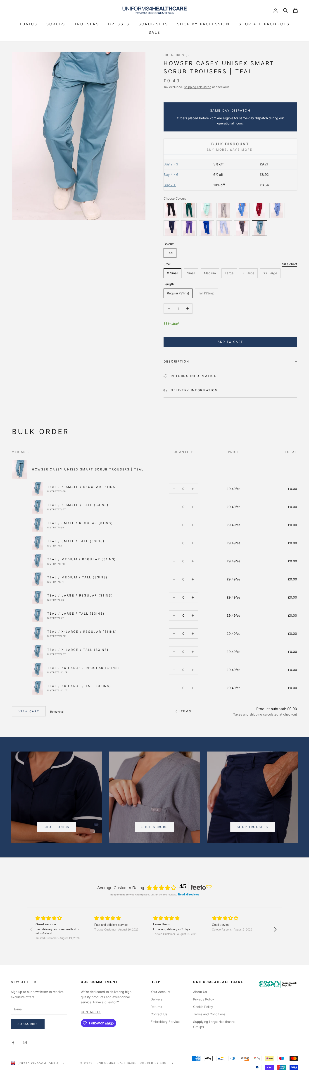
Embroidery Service (165, 1022)
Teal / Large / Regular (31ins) (80, 595)
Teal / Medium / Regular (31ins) (81, 559)
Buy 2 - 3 (171, 164)
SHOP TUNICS (56, 827)
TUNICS (28, 24)
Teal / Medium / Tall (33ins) (77, 577)
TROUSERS (86, 24)
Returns (156, 1007)
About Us (200, 992)
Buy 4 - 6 (171, 174)
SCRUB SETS (153, 24)
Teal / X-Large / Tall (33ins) (78, 649)
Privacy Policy (203, 999)
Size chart (289, 264)
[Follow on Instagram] (25, 1042)
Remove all (57, 711)
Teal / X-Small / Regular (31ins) (82, 487)
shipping (256, 714)
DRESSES (118, 24)
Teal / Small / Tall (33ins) (76, 541)
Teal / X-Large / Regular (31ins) (82, 631)
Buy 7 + (170, 185)
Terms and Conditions (209, 1014)
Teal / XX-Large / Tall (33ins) (79, 686)
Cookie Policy (203, 1007)
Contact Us (159, 1014)
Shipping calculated (197, 87)
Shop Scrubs (154, 827)
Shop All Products (264, 24)
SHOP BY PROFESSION (203, 24)
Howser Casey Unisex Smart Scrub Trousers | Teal (88, 469)
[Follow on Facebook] (13, 1042)
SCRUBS (55, 24)
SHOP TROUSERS (252, 827)
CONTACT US (91, 1012)
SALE (155, 32)
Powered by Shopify (156, 1062)
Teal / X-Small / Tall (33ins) (78, 505)
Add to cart (230, 342)
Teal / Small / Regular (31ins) (80, 523)
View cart (29, 711)
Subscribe (27, 1024)
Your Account (160, 992)
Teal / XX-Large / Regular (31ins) (83, 668)
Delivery (157, 999)
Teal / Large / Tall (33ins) (76, 613)
